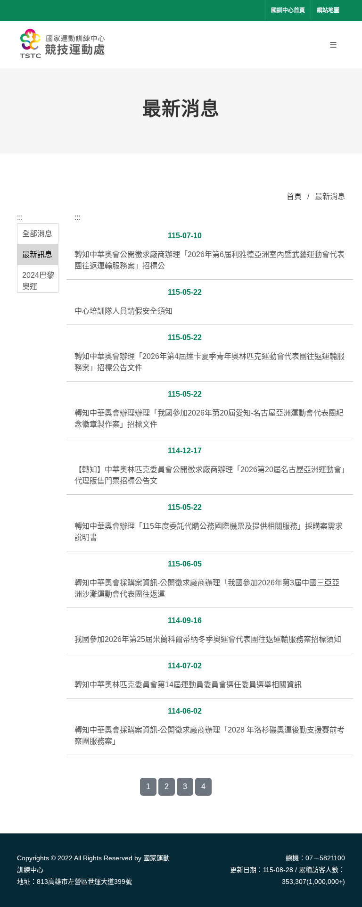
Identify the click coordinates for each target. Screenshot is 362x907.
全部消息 (37, 234)
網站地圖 (328, 10)
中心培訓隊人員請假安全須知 (123, 311)
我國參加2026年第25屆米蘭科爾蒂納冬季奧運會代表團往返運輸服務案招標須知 (207, 639)
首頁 (294, 196)
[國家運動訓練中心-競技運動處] (64, 44)
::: (20, 217)
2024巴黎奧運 (38, 281)
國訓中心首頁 (288, 10)
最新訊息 (37, 254)
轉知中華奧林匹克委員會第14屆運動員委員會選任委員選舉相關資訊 (188, 685)
